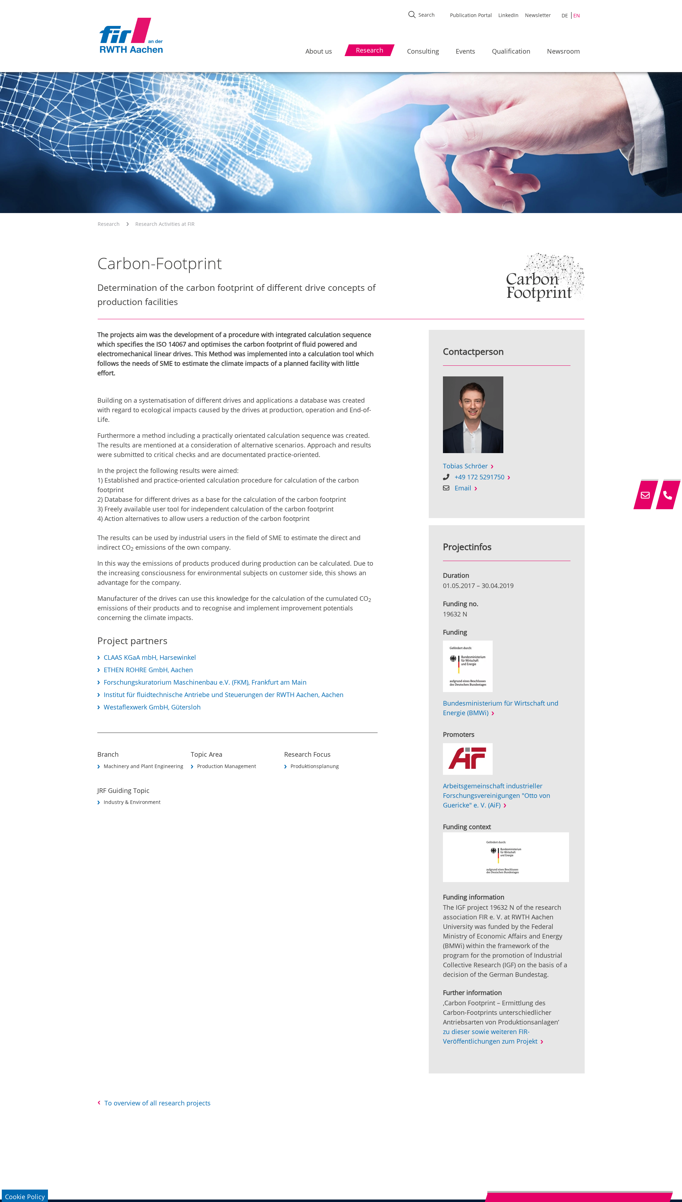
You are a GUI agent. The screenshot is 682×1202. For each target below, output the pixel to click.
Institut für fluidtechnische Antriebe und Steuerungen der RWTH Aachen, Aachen (223, 694)
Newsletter (538, 15)
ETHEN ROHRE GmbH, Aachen (148, 669)
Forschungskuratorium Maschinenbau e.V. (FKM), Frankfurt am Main (205, 682)
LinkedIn (508, 15)
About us (318, 51)
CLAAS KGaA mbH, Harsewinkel (150, 657)
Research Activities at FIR (165, 224)
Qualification (511, 51)
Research (109, 224)
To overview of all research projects (157, 1103)
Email (463, 488)
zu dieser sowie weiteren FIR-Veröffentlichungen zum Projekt (490, 1036)
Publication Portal (471, 15)
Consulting (423, 51)
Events (465, 51)
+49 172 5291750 (479, 477)
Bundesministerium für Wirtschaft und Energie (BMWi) (500, 708)
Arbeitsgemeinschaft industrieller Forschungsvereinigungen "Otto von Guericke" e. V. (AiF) (496, 795)
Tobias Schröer (465, 466)
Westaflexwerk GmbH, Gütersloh (152, 707)
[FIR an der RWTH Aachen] (130, 35)
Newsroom (563, 51)
